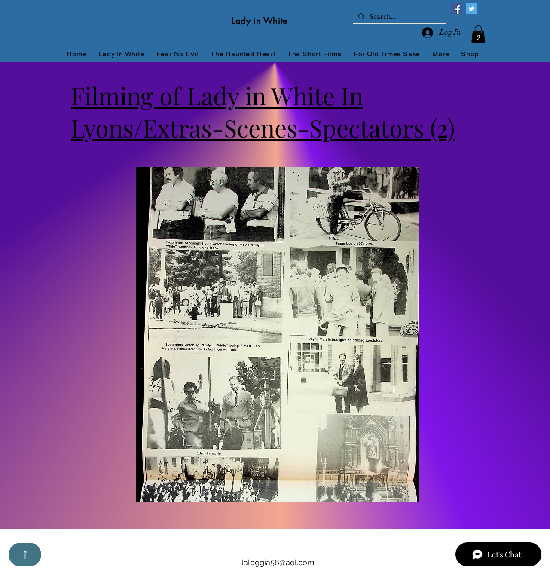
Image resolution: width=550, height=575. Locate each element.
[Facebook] (456, 8)
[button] (478, 34)
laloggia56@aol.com (278, 562)
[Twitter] (471, 8)
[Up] (25, 554)
